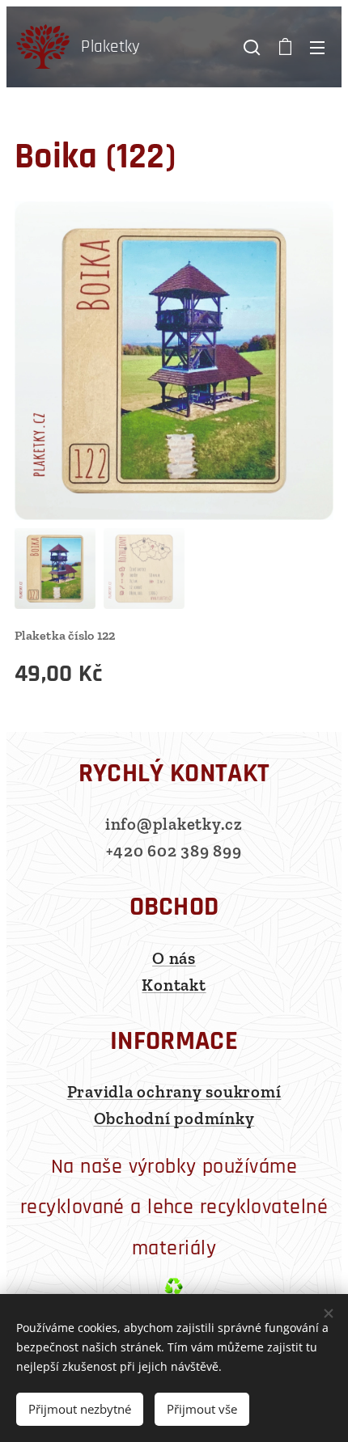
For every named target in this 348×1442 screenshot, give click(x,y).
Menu (317, 47)
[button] (251, 47)
